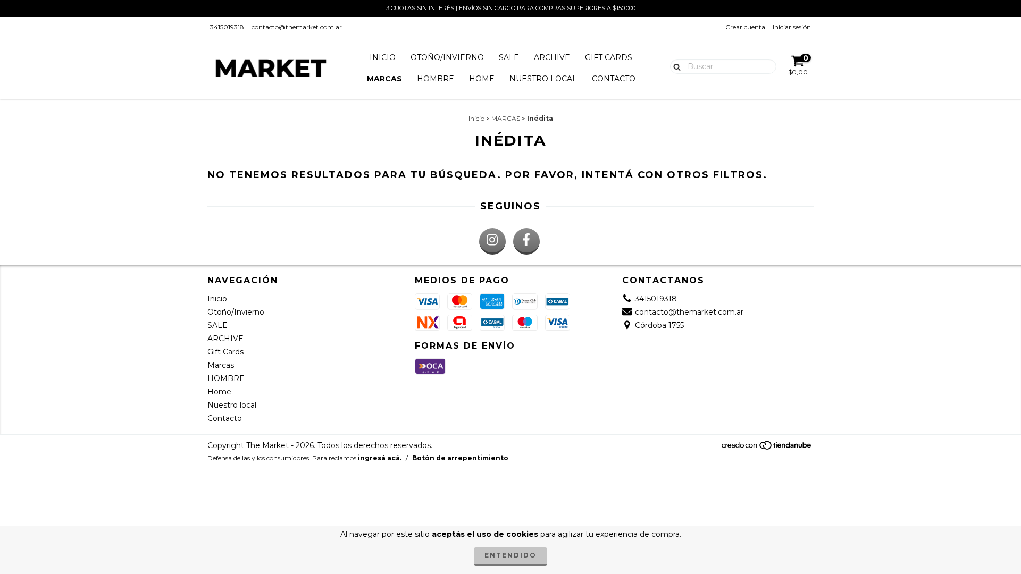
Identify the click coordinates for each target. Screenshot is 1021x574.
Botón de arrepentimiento (460, 458)
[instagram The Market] (492, 241)
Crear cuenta (745, 27)
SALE (509, 57)
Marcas (384, 78)
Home (482, 78)
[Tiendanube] (767, 448)
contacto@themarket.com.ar (297, 27)
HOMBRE (435, 78)
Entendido (510, 555)
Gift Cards (608, 57)
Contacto (613, 78)
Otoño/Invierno (447, 57)
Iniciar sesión (792, 27)
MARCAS (505, 118)
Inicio (383, 57)
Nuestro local (543, 78)
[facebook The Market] (526, 241)
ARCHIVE (552, 57)
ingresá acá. (379, 458)
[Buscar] (674, 66)
